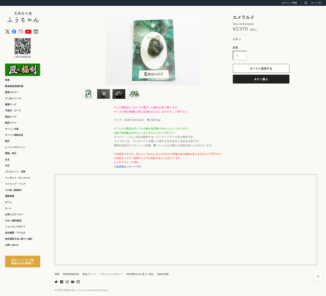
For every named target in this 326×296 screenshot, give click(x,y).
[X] (7, 31)
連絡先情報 (163, 274)
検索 (7, 80)
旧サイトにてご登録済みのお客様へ (22, 261)
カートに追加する (261, 68)
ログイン (286, 3)
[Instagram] (21, 31)
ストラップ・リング (15, 184)
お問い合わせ (12, 245)
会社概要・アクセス (15, 232)
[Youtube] (28, 31)
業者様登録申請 (71, 274)
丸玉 (7, 159)
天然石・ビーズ (13, 110)
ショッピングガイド (15, 226)
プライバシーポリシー (111, 274)
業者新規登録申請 (14, 86)
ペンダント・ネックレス (17, 177)
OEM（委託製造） (14, 220)
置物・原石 (10, 153)
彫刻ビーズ (10, 116)
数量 (235, 47)
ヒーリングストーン (15, 147)
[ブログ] (36, 31)
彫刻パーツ (10, 122)
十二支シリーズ (13, 98)
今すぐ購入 (261, 79)
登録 (294, 3)
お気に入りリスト (14, 214)
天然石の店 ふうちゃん (75, 290)
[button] (215, 50)
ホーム (8, 202)
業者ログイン (12, 92)
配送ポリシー (89, 274)
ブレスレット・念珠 (15, 171)
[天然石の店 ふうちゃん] (22, 17)
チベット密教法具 (14, 135)
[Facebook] (14, 31)
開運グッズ (10, 104)
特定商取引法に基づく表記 (18, 239)
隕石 (7, 141)
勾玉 (7, 165)
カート (8, 208)
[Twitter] (56, 282)
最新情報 (9, 196)
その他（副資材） (14, 190)
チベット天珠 (12, 129)
